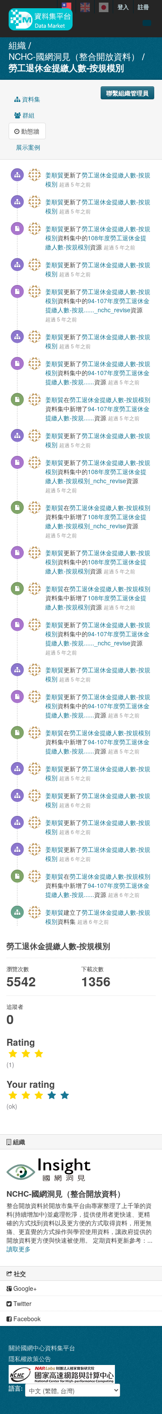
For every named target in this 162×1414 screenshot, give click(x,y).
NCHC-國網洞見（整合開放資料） (74, 56)
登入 (123, 7)
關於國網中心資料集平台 (42, 1347)
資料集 (30, 99)
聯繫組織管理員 (127, 92)
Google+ (24, 1288)
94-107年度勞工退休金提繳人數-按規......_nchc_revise (97, 305)
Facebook (26, 1318)
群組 (28, 115)
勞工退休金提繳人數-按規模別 (66, 67)
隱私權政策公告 (30, 1358)
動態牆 (29, 131)
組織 (17, 45)
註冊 (143, 7)
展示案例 (27, 147)
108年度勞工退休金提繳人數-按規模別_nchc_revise (95, 476)
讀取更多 (18, 1248)
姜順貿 (54, 174)
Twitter (22, 1303)
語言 (15, 1388)
